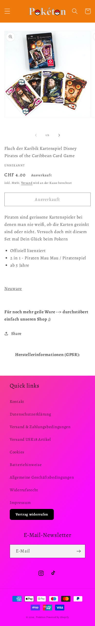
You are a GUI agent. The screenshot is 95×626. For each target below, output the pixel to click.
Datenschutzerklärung (30, 414)
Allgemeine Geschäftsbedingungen (42, 477)
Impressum (20, 502)
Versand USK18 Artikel (30, 439)
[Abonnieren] (78, 551)
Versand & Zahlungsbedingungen (40, 427)
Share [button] (16, 333)
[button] (7, 11)
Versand (26, 183)
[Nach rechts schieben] (59, 135)
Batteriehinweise (26, 464)
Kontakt (17, 401)
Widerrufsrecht (24, 490)
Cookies (17, 452)
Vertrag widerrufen (32, 514)
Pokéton (41, 617)
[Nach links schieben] (35, 135)
